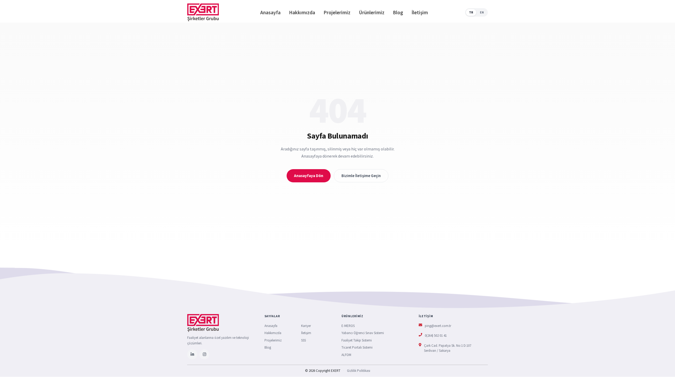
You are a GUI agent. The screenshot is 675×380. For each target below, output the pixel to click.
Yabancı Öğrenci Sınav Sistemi (362, 333)
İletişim (420, 12)
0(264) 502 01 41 (436, 335)
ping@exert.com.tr (438, 326)
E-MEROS (348, 326)
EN (482, 12)
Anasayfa (270, 12)
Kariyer (306, 326)
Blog (398, 12)
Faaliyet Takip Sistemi (356, 340)
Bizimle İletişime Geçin (361, 175)
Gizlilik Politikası (358, 370)
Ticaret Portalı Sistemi (357, 347)
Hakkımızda (302, 12)
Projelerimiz (337, 12)
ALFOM (346, 355)
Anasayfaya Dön (308, 175)
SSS (303, 340)
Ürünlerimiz (371, 12)
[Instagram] (204, 354)
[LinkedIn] (192, 354)
